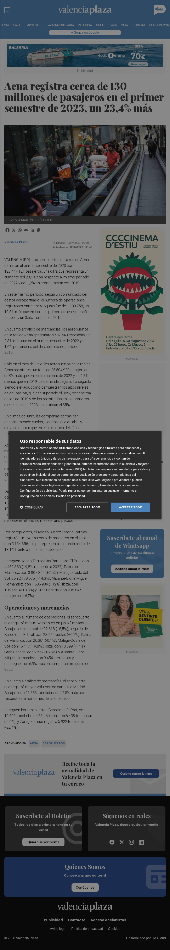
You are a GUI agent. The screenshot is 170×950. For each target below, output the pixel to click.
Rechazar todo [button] (87, 507)
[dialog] (85, 475)
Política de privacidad (70, 496)
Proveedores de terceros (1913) (60, 469)
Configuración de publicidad (38, 491)
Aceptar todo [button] (130, 507)
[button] (31, 507)
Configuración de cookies (37, 496)
